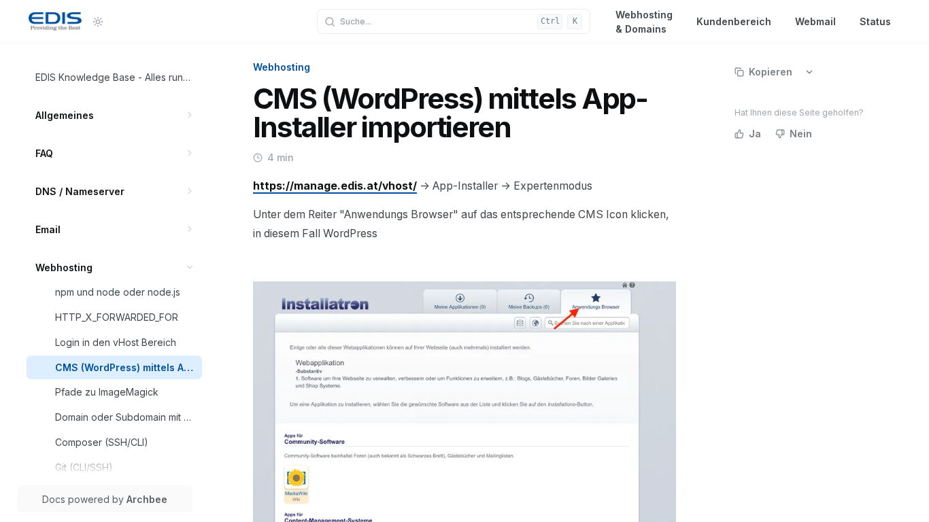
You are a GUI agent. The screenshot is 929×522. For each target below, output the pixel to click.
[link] (114, 77)
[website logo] (55, 21)
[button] (190, 115)
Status (875, 21)
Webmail (815, 21)
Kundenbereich (733, 21)
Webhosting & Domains (644, 21)
